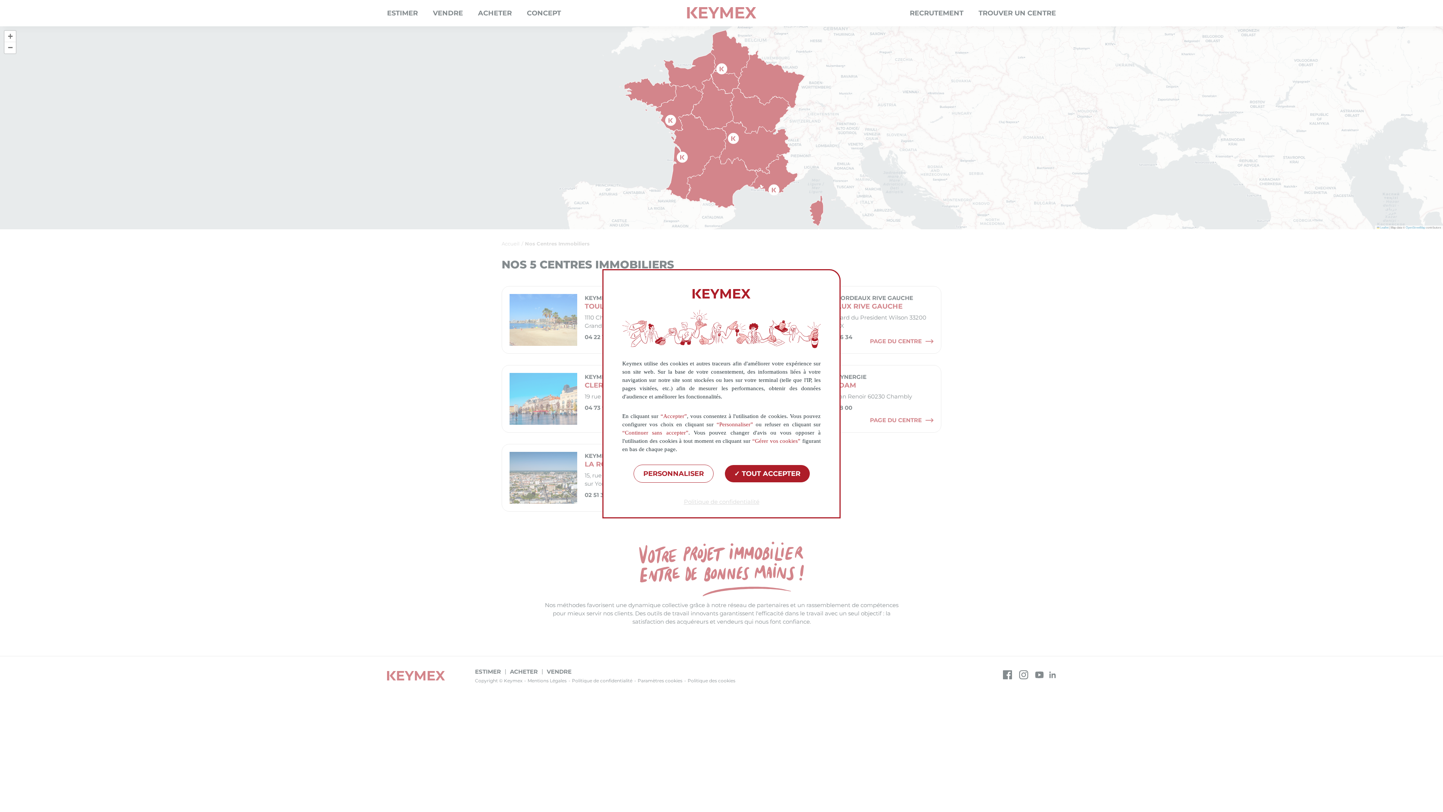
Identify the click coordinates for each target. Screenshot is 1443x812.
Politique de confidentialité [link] (721, 501)
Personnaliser (673, 474)
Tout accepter (770, 474)
